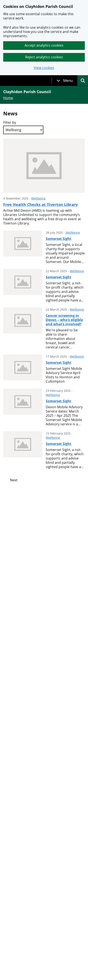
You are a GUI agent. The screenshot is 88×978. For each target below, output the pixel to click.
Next (14, 480)
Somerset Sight (58, 238)
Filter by (9, 122)
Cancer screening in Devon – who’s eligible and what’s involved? (64, 319)
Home (8, 97)
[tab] (64, 80)
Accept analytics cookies (44, 45)
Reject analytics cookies (44, 57)
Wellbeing (38, 198)
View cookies (44, 68)
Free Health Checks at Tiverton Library (40, 204)
